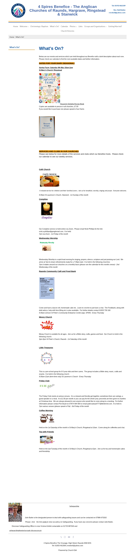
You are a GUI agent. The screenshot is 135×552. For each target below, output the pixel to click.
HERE (44, 522)
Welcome (23, 26)
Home (15, 26)
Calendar (64, 26)
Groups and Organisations (94, 26)
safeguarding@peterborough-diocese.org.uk (25, 530)
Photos (73, 26)
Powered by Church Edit (67, 550)
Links (81, 26)
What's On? (54, 26)
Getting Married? (115, 26)
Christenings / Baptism (39, 26)
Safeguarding (74, 506)
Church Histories (67, 31)
